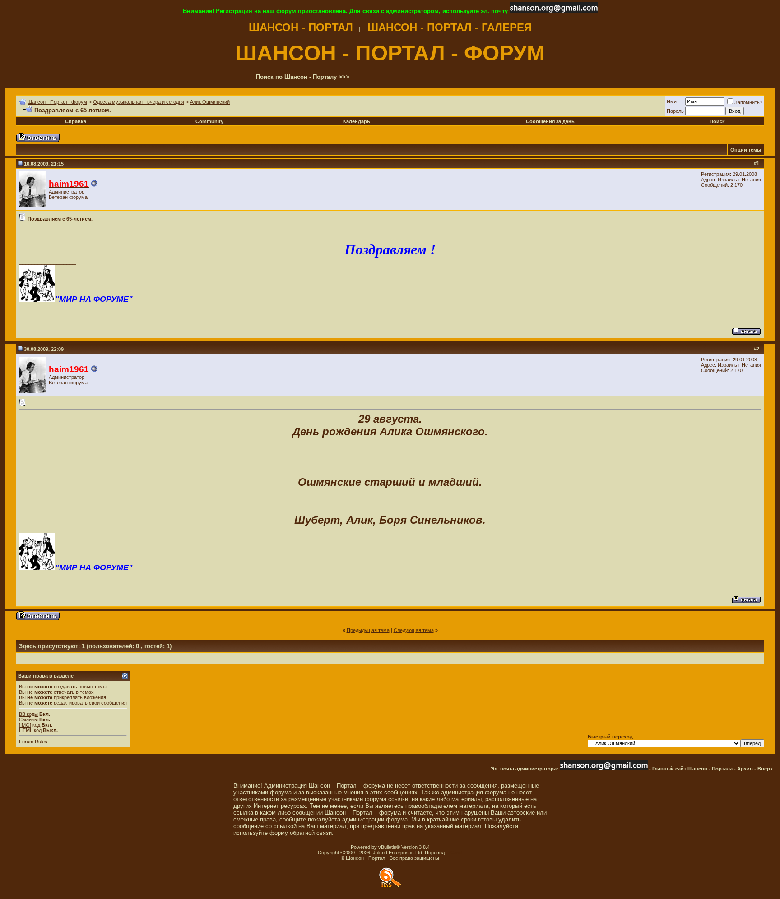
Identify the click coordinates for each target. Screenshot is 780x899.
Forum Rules (33, 741)
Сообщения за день (550, 121)
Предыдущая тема (368, 630)
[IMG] (25, 725)
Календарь (356, 121)
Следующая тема (414, 630)
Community (209, 121)
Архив (745, 768)
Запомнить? (748, 102)
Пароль (675, 111)
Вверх (765, 768)
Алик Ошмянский (210, 102)
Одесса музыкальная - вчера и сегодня (138, 102)
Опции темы (745, 149)
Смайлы (28, 719)
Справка (75, 121)
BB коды (28, 714)
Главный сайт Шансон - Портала (692, 768)
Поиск (717, 121)
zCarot (454, 852)
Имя (672, 101)
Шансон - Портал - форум (57, 102)
